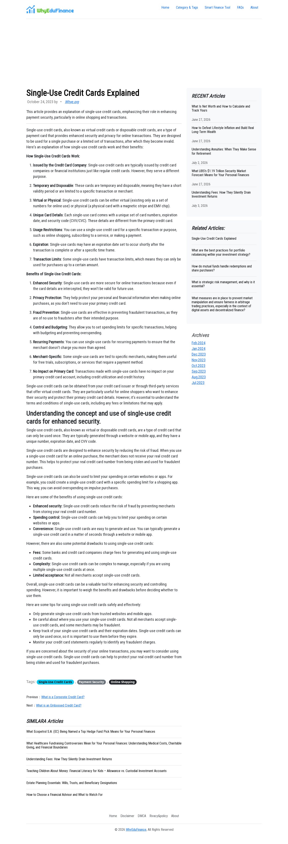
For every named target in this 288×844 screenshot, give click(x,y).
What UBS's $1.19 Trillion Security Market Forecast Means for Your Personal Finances (220, 173)
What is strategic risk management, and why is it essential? (223, 284)
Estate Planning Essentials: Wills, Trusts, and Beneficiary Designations (71, 783)
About (254, 7)
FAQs (240, 7)
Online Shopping (123, 682)
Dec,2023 (199, 354)
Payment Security (91, 682)
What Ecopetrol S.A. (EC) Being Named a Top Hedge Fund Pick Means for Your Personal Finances (90, 732)
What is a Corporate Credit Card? (63, 697)
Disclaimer (127, 816)
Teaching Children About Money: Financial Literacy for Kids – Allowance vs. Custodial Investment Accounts (96, 771)
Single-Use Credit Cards (55, 682)
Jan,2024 (198, 348)
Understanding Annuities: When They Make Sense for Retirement (224, 151)
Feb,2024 (198, 343)
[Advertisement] (144, 53)
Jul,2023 (198, 382)
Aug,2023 (199, 377)
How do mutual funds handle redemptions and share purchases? (222, 268)
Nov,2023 (199, 360)
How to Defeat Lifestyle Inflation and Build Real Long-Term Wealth (223, 130)
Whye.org (72, 102)
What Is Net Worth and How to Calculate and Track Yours (221, 108)
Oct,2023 (198, 365)
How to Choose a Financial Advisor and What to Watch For (64, 795)
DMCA (142, 816)
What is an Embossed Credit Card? (58, 705)
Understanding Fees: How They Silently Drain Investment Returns (69, 759)
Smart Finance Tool (217, 7)
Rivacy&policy (158, 816)
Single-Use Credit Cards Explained (214, 239)
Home (165, 7)
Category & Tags (187, 7)
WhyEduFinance (136, 830)
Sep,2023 (199, 371)
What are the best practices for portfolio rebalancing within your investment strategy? (221, 252)
